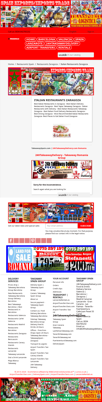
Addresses (57, 292)
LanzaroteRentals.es (61, 300)
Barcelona (46, 39)
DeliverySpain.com (41, 374)
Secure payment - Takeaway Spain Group (37, 305)
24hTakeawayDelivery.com (69, 315)
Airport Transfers (40, 47)
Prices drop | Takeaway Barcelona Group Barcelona (16, 287)
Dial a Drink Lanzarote (17, 357)
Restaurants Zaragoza (17, 333)
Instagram (43, 240)
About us (34, 299)
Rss (21, 240)
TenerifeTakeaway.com (62, 334)
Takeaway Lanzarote (16, 354)
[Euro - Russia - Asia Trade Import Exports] (51, 212)
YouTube (27, 240)
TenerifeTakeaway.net (62, 337)
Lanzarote (34, 43)
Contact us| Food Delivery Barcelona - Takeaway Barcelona (38, 313)
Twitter (16, 240)
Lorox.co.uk (81, 371)
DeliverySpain (58, 344)
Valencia (65, 39)
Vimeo (38, 240)
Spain (79, 39)
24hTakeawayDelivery (62, 43)
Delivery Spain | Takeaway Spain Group (37, 287)
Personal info (58, 282)
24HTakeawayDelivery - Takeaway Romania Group (61, 156)
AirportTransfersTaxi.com (63, 303)
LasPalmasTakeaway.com (63, 331)
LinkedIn (49, 240)
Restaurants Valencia (17, 315)
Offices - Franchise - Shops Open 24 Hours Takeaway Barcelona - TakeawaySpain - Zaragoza (39, 335)
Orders (56, 285)
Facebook (10, 240)
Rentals (64, 47)
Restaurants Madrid (16, 324)
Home (30, 39)
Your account (61, 278)
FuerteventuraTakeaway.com (64, 340)
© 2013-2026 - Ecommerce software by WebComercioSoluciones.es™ (45, 371)
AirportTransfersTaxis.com (64, 306)
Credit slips (57, 288)
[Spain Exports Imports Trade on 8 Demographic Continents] (51, 14)
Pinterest (32, 240)
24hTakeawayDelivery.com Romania (69, 148)
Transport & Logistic (38, 344)
